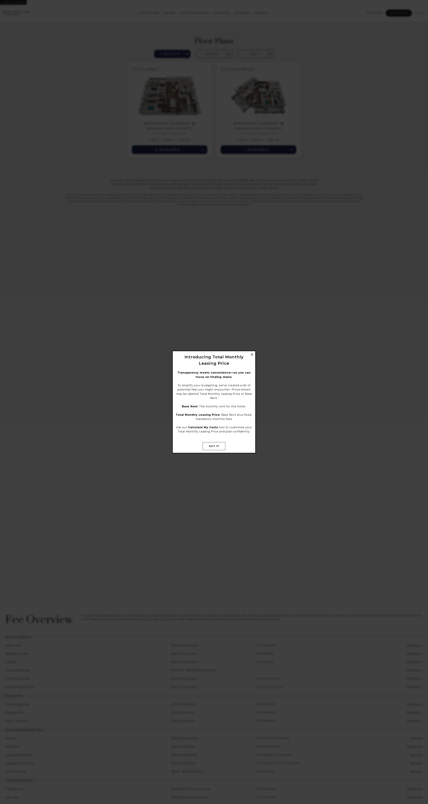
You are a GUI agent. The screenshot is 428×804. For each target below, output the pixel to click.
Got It (214, 446)
